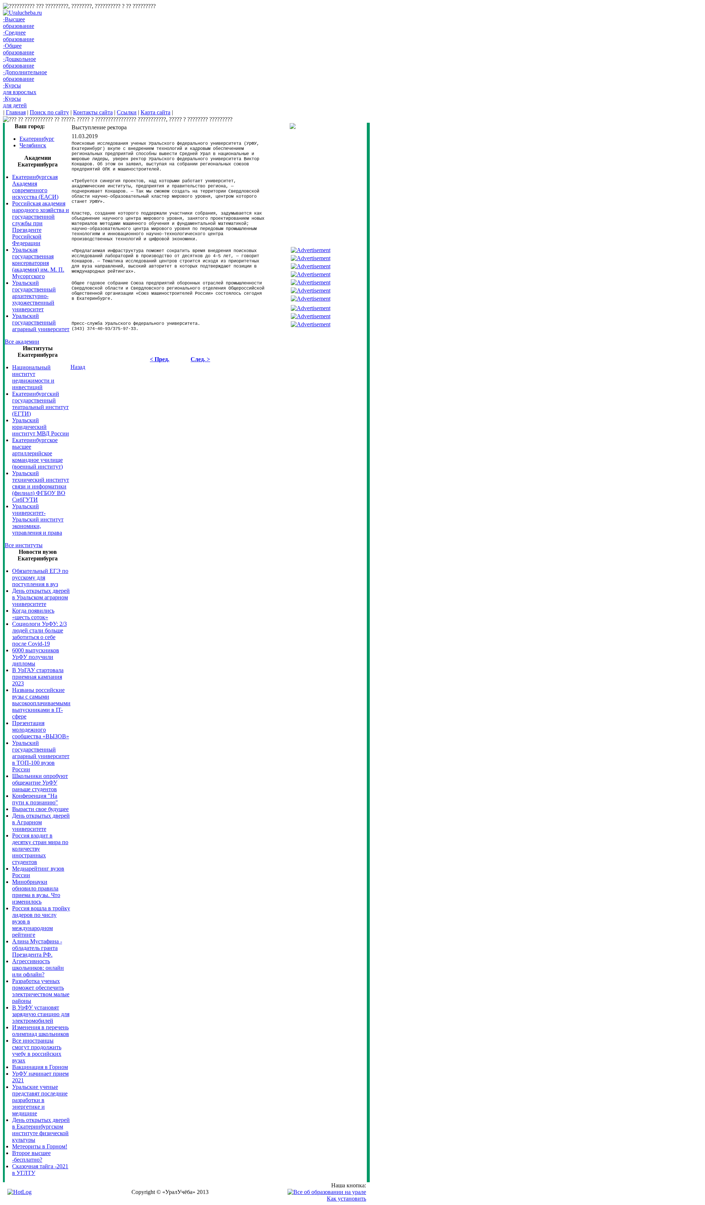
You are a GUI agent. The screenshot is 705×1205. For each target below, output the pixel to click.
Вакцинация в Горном (40, 1067)
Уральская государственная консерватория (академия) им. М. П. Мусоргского (38, 263)
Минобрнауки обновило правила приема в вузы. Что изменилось (36, 892)
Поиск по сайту (49, 112)
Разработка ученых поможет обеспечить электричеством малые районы (40, 991)
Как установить (346, 1198)
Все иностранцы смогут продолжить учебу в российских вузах (36, 1050)
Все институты (24, 545)
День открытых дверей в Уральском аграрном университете (41, 597)
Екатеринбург (36, 139)
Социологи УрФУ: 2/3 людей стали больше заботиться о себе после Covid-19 (39, 634)
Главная (16, 112)
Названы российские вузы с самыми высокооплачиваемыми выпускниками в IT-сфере (41, 703)
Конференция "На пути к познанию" (35, 799)
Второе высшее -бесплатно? (31, 1156)
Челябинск (32, 145)
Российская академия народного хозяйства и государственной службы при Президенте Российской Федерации (40, 223)
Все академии (22, 341)
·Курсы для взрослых (19, 88)
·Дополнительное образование (25, 75)
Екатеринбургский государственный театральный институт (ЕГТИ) (40, 404)
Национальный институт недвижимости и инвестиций (33, 377)
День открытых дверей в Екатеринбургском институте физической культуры (41, 1130)
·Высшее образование (18, 22)
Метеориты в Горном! (39, 1146)
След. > (200, 359)
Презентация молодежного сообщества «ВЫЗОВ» (40, 729)
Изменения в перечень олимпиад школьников (40, 1030)
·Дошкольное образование (19, 62)
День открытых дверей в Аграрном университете (41, 822)
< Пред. (159, 359)
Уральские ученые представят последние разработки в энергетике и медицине (40, 1100)
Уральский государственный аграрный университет (40, 322)
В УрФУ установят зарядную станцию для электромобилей (40, 1014)
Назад (77, 367)
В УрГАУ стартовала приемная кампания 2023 (38, 676)
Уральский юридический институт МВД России (40, 427)
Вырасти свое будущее (40, 809)
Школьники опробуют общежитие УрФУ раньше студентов (40, 782)
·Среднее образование (18, 35)
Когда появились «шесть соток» (33, 613)
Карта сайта (155, 112)
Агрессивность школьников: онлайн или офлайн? (38, 968)
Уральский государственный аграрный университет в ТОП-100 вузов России (40, 756)
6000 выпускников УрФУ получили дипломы (35, 657)
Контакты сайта (93, 112)
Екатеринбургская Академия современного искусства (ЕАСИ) (35, 187)
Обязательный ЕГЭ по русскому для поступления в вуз (40, 577)
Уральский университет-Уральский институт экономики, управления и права (38, 519)
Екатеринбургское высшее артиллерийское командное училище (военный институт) (37, 453)
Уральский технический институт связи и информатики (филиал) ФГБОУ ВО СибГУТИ (40, 486)
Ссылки (127, 112)
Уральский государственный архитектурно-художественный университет (34, 296)
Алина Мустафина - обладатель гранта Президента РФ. (37, 948)
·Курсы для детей (15, 102)
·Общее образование (18, 49)
